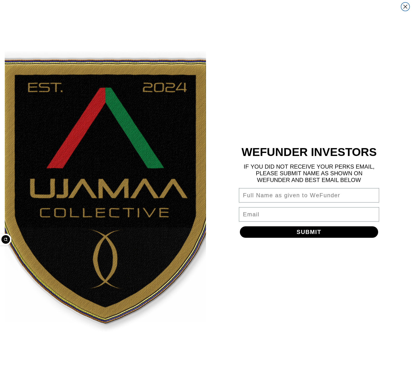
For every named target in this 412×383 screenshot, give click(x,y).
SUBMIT (309, 232)
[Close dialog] (405, 6)
